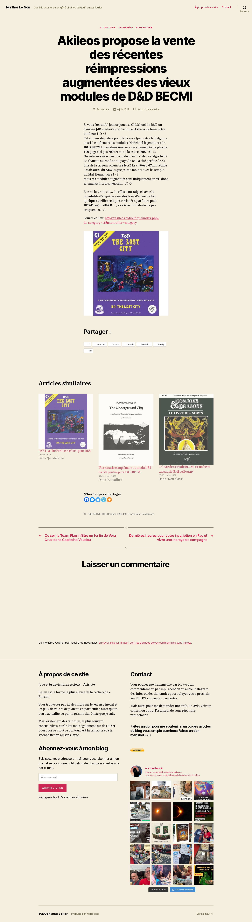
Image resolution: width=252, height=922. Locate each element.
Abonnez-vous (52, 788)
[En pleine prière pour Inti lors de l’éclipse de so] (161, 811)
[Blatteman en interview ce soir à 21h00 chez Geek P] (204, 875)
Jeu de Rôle (125, 27)
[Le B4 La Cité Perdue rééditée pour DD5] (65, 421)
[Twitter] (97, 499)
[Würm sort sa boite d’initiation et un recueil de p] (140, 790)
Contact (226, 7)
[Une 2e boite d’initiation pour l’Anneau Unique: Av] (161, 790)
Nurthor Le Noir (18, 7)
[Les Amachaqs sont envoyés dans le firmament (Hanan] (182, 790)
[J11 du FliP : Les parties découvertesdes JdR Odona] (161, 854)
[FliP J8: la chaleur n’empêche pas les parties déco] (140, 875)
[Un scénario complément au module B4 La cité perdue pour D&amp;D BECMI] (126, 430)
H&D (119, 514)
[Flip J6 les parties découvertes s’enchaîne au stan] (161, 875)
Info (125, 514)
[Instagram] (103, 499)
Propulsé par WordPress (85, 913)
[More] (109, 499)
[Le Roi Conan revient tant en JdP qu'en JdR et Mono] (140, 811)
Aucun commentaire (148, 109)
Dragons (111, 514)
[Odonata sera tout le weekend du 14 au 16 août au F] (204, 790)
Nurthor (105, 109)
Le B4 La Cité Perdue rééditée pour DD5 (64, 451)
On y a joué (134, 514)
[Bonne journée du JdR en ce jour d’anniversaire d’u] (182, 833)
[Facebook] (86, 499)
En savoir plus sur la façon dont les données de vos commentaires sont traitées (145, 642)
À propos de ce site (206, 7)
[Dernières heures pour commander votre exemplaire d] (140, 833)
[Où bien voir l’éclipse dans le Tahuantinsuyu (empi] (182, 811)
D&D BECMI (94, 514)
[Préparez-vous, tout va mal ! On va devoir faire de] (204, 811)
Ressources (148, 514)
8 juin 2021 (123, 109)
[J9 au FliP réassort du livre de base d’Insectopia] (204, 854)
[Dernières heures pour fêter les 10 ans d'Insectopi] (161, 833)
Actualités (107, 27)
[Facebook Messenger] (92, 499)
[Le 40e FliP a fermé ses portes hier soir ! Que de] (204, 833)
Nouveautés (144, 27)
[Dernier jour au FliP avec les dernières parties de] (140, 854)
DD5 (104, 514)
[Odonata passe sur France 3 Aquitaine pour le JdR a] (182, 875)
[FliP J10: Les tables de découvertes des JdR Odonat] (182, 854)
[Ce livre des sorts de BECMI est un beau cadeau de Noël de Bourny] (186, 429)
